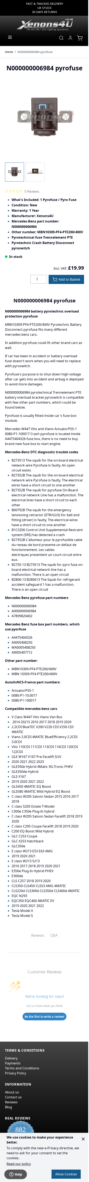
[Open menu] (10, 37)
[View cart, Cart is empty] (80, 38)
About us (12, 1092)
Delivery (11, 1058)
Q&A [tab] (54, 935)
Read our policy (19, 1164)
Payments (12, 1063)
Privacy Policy (15, 1073)
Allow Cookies (66, 1174)
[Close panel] (83, 1139)
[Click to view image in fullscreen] (44, 118)
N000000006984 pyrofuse (35, 52)
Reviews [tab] (37, 935)
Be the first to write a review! (44, 1016)
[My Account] (70, 38)
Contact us (13, 1097)
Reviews (11, 1102)
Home (9, 52)
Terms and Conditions (22, 1068)
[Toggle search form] (61, 38)
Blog (8, 1107)
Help (18, 1174)
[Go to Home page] (44, 24)
